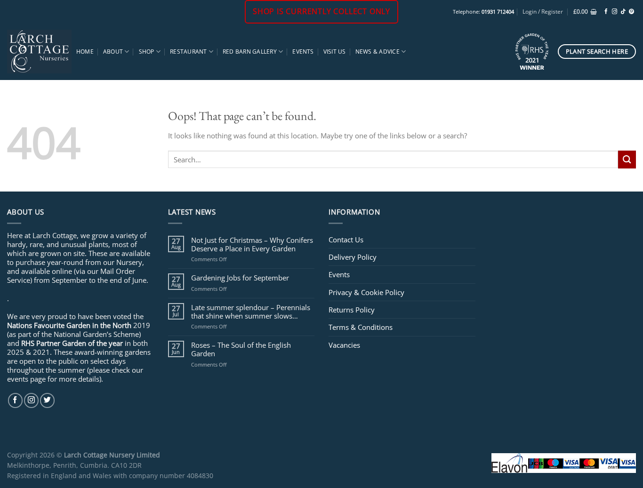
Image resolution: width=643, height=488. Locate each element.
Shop (146, 52)
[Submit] (627, 159)
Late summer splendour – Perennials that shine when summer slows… (250, 311)
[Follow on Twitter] (47, 400)
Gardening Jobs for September (240, 277)
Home (85, 52)
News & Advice (377, 52)
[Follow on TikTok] (623, 12)
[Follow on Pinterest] (631, 12)
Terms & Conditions (361, 327)
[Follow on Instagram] (614, 12)
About (113, 52)
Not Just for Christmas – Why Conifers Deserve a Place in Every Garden (252, 244)
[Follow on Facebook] (606, 12)
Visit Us (334, 52)
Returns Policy (352, 309)
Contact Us (346, 239)
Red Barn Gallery (250, 52)
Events (302, 52)
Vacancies (344, 345)
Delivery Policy (353, 257)
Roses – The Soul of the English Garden (241, 349)
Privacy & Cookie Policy (366, 292)
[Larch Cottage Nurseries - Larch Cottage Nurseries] (39, 51)
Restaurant (188, 52)
